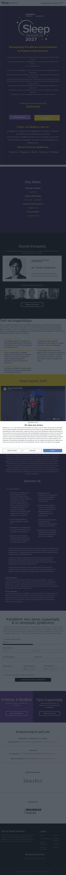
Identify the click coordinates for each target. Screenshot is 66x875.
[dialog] (33, 437)
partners (11, 427)
